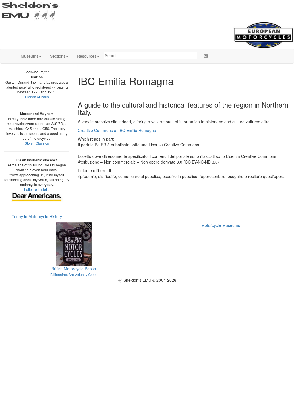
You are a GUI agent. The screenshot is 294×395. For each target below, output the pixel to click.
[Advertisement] (147, 323)
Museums (29, 56)
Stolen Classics (37, 143)
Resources (86, 56)
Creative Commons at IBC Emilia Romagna (117, 130)
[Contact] (204, 56)
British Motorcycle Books (73, 268)
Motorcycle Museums (220, 225)
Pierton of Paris (37, 96)
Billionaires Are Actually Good (73, 274)
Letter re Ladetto (37, 189)
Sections (57, 56)
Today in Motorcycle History (37, 216)
